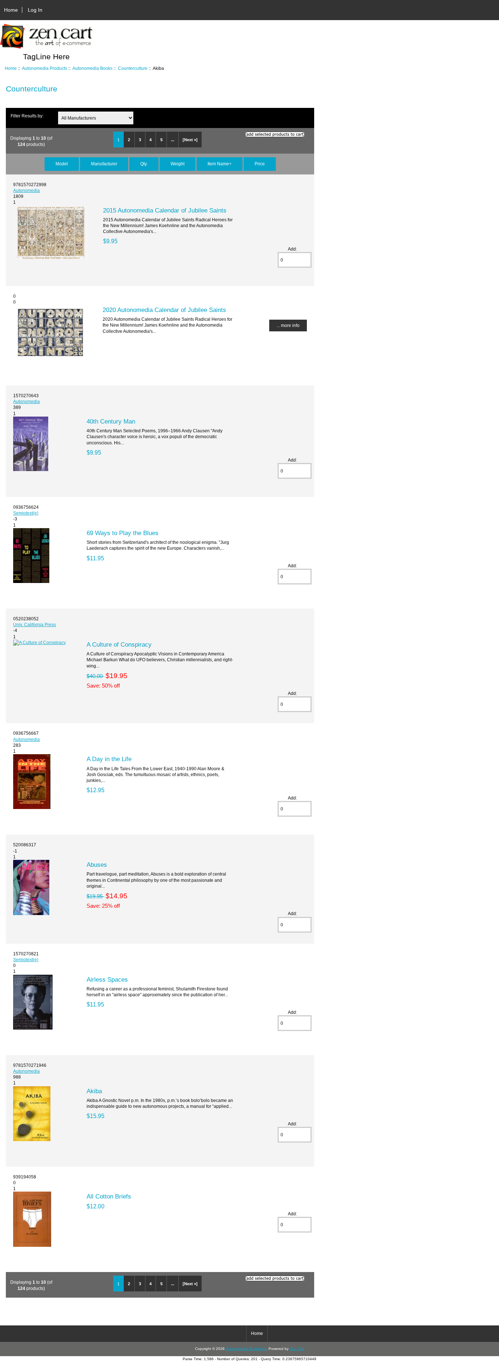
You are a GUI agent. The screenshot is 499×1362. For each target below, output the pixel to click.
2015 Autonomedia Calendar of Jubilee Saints (164, 210)
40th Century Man (111, 421)
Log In (35, 10)
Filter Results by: (27, 115)
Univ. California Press (34, 624)
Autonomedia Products (44, 68)
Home (11, 10)
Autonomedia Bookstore (245, 1349)
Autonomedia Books (92, 68)
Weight (177, 163)
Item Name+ (219, 163)
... (172, 140)
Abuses (97, 864)
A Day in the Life (109, 759)
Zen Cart (297, 1349)
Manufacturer (104, 163)
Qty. (144, 163)
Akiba (94, 1091)
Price (260, 163)
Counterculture (133, 68)
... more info (288, 325)
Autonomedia (26, 190)
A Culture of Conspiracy (119, 644)
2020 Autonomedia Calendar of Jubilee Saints (164, 309)
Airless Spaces (107, 979)
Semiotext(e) (25, 513)
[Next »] (190, 140)
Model (62, 163)
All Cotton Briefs (109, 1196)
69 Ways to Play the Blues (123, 533)
